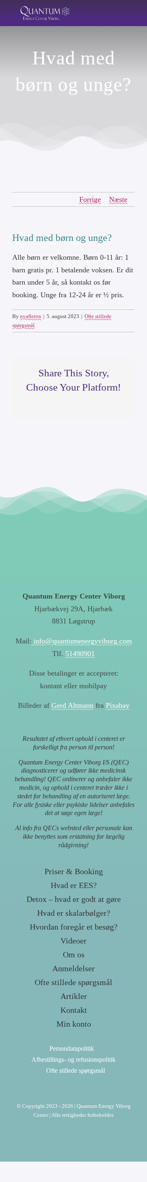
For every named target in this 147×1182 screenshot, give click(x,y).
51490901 (80, 654)
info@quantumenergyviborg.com (81, 641)
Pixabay (117, 705)
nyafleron (30, 316)
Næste (118, 199)
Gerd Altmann (72, 705)
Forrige (90, 199)
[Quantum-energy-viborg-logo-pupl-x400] (73, 551)
